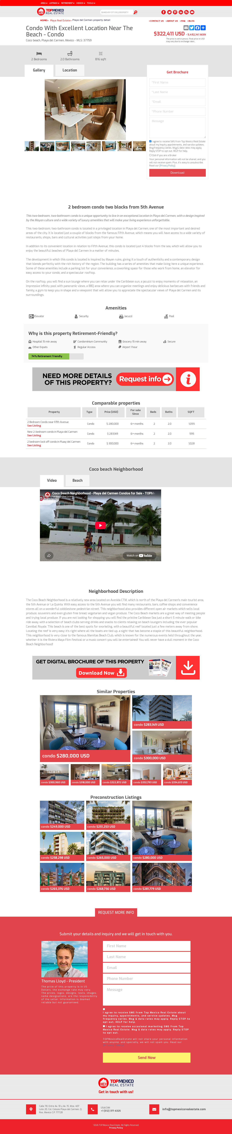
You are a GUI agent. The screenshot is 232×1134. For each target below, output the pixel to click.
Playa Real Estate (60, 20)
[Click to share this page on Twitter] (169, 12)
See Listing (34, 425)
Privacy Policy (167, 165)
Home (43, 20)
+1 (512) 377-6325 (111, 1110)
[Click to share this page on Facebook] (163, 12)
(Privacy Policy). (114, 1045)
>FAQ (182, 21)
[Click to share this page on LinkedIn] (180, 12)
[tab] (39, 71)
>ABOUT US (172, 21)
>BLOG (190, 21)
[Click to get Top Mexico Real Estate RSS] (186, 12)
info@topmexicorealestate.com (184, 1109)
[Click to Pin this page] (175, 12)
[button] (143, 82)
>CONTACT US (156, 21)
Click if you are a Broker (164, 155)
